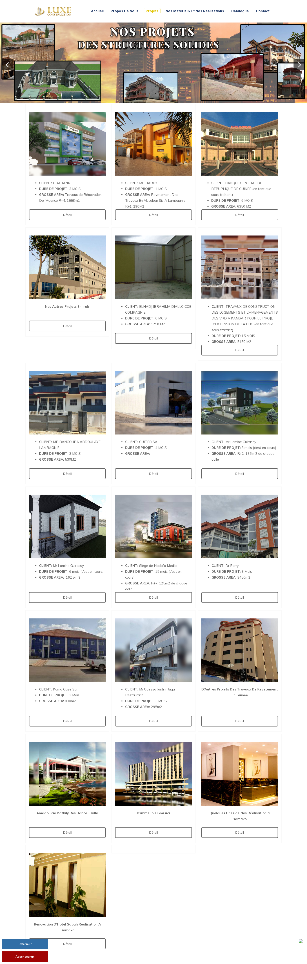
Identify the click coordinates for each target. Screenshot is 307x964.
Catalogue (240, 11)
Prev (7, 64)
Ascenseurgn (25, 956)
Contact (262, 11)
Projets (152, 11)
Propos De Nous (124, 11)
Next (299, 64)
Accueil (97, 11)
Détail (67, 215)
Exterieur (25, 944)
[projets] (153, 63)
